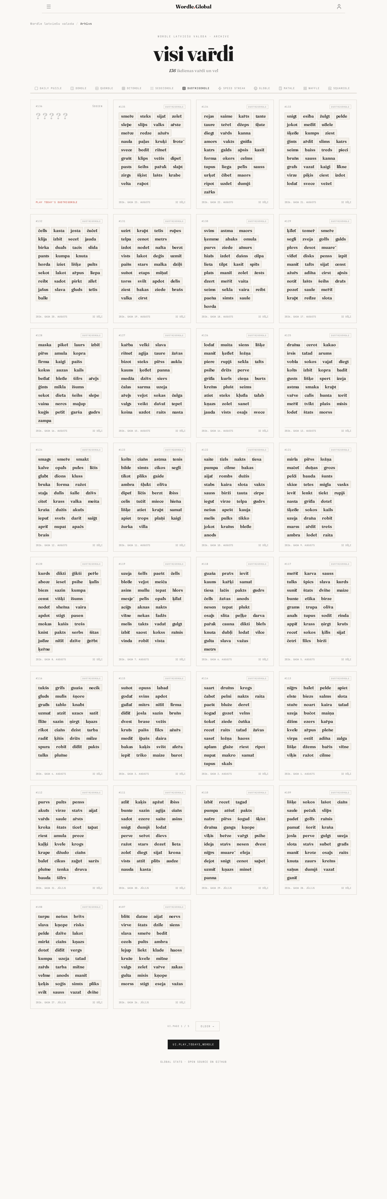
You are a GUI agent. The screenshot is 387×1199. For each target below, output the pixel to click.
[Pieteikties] (339, 7)
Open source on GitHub (207, 1062)
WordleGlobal (193, 6)
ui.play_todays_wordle (193, 1044)
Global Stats (171, 1062)
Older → (208, 1026)
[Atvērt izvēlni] (48, 6)
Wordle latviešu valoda (52, 24)
